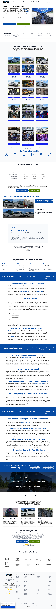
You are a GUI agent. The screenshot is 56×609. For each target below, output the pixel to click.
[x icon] (9, 577)
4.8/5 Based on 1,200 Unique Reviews (8, 35)
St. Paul (20, 398)
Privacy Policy (18, 599)
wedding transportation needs (26, 357)
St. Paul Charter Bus (28, 481)
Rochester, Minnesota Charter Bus (15, 484)
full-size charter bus (39, 291)
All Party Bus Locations (19, 587)
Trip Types (24, 1)
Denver (25, 586)
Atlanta (25, 576)
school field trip (21, 372)
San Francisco (50, 582)
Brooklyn (25, 581)
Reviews (17, 592)
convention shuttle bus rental (23, 385)
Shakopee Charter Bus (21, 486)
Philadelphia (39, 590)
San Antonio (50, 580)
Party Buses (18, 582)
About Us (17, 576)
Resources (40, 1)
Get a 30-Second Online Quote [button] (34, 190)
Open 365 (52, 1)
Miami (38, 582)
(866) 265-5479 (49, 2)
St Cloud (49, 586)
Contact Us (30, 1)
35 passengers (44, 285)
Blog (16, 578)
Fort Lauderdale (26, 590)
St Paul (49, 589)
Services (17, 580)
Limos (17, 581)
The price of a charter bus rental (14, 330)
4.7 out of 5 (9, 590)
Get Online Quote (31, 276)
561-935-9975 (18, 538)
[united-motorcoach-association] (5, 584)
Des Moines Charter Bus (43, 484)
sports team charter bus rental (25, 291)
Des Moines (12, 336)
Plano (37, 593)
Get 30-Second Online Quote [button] (23, 24)
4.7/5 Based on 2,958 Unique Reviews (16, 36)
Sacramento (50, 578)
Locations (19, 1)
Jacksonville (38, 576)
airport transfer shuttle (25, 422)
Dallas (25, 585)
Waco (49, 593)
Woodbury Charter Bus (40, 481)
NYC (37, 585)
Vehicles (14, 1)
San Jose (49, 584)
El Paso (25, 589)
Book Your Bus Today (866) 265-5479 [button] (9, 24)
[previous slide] (27, 256)
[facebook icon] (6, 577)
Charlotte (25, 582)
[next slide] (28, 256)
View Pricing (14, 74)
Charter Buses (18, 584)
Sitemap (17, 591)
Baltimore (25, 578)
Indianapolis (26, 594)
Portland (49, 576)
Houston (25, 593)
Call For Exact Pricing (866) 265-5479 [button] (22, 190)
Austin (25, 577)
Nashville (38, 586)
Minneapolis (44, 335)
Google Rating (8, 592)
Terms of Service (28, 606)
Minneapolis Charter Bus (16, 481)
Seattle (49, 585)
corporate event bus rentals (39, 383)
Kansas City (38, 577)
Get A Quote (35, 1)
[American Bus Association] (12, 584)
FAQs (16, 593)
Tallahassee (50, 590)
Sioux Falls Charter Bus (30, 484)
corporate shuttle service (11, 434)
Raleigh (49, 577)
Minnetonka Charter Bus (34, 486)
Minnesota (25, 9)
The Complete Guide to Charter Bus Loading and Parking (28, 519)
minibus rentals (33, 285)
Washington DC (50, 594)
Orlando (38, 589)
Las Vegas (38, 578)
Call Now (48, 1)
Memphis (38, 581)
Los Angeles (38, 580)
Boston (25, 580)
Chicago (25, 584)
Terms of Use (51, 605)
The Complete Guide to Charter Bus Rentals (10, 519)
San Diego (49, 581)
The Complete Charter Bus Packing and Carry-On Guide (44, 519)
